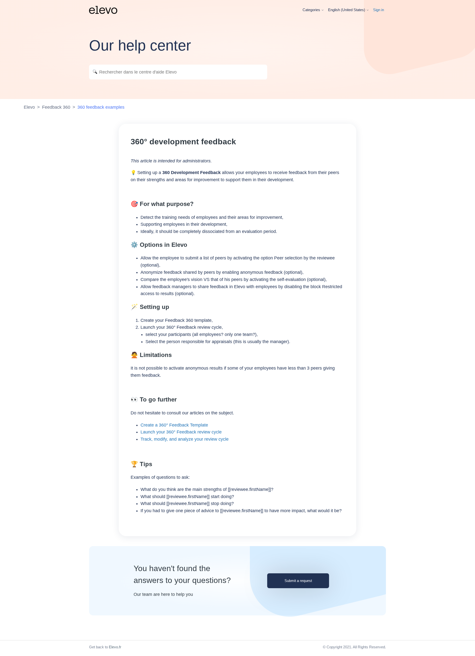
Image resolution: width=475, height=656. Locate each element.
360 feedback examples (100, 107)
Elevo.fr (115, 647)
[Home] (103, 10)
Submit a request (298, 581)
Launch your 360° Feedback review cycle (181, 431)
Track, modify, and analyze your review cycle (185, 439)
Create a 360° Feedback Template (174, 425)
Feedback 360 (56, 107)
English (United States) (347, 10)
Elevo (29, 107)
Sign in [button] (378, 10)
